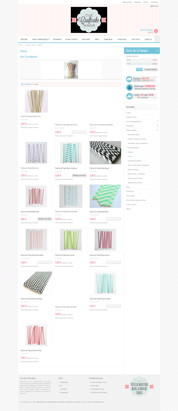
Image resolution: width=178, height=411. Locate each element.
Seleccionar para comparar (30, 127)
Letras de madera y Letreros (137, 139)
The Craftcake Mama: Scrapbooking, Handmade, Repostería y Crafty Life (57, 402)
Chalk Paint (130, 191)
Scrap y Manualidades (133, 121)
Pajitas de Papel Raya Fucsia (99, 255)
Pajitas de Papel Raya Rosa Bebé (32, 255)
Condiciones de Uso (97, 389)
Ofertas (128, 209)
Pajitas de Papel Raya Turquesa (66, 168)
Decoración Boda (133, 135)
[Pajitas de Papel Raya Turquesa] (71, 152)
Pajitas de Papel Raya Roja (30, 211)
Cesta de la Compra (137, 50)
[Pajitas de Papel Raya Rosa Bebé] (36, 239)
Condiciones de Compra (99, 392)
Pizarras (130, 152)
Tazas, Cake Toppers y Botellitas (138, 165)
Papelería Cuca (131, 117)
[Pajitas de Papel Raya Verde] (71, 239)
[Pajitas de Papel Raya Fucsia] (105, 239)
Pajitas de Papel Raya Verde (64, 255)
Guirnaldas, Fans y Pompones (138, 143)
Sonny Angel (130, 196)
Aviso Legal (95, 386)
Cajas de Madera (133, 148)
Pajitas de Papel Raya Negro (99, 168)
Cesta (139, 69)
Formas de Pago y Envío (99, 382)
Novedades (64, 382)
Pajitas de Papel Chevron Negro (32, 298)
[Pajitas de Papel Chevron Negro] (36, 283)
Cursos (128, 113)
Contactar (154, 2)
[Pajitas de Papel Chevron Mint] (105, 283)
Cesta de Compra (146, 30)
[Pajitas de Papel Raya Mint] (105, 196)
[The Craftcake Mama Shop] (89, 20)
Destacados (64, 392)
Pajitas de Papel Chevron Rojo (31, 350)
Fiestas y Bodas (30, 45)
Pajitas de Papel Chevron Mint (100, 298)
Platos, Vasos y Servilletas (136, 174)
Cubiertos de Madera (135, 161)
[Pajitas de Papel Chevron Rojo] (36, 335)
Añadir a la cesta (79, 175)
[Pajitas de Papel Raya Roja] (36, 196)
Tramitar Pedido (151, 69)
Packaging (129, 126)
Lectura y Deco (131, 204)
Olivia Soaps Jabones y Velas (136, 200)
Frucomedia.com (98, 402)
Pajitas (130, 156)
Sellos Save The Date (135, 178)
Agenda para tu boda (135, 183)
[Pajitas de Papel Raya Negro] (105, 152)
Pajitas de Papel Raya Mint (99, 211)
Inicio (20, 45)
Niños (128, 187)
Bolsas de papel (133, 169)
